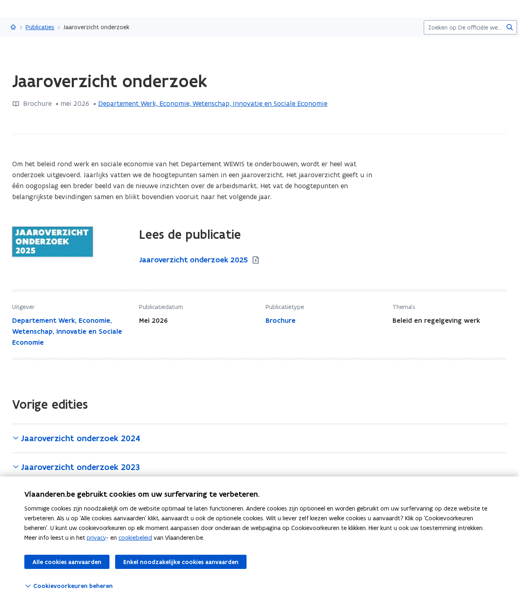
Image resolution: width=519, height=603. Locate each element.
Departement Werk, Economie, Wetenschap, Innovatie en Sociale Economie (212, 103)
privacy (96, 537)
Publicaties (40, 27)
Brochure (281, 320)
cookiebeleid (135, 537)
